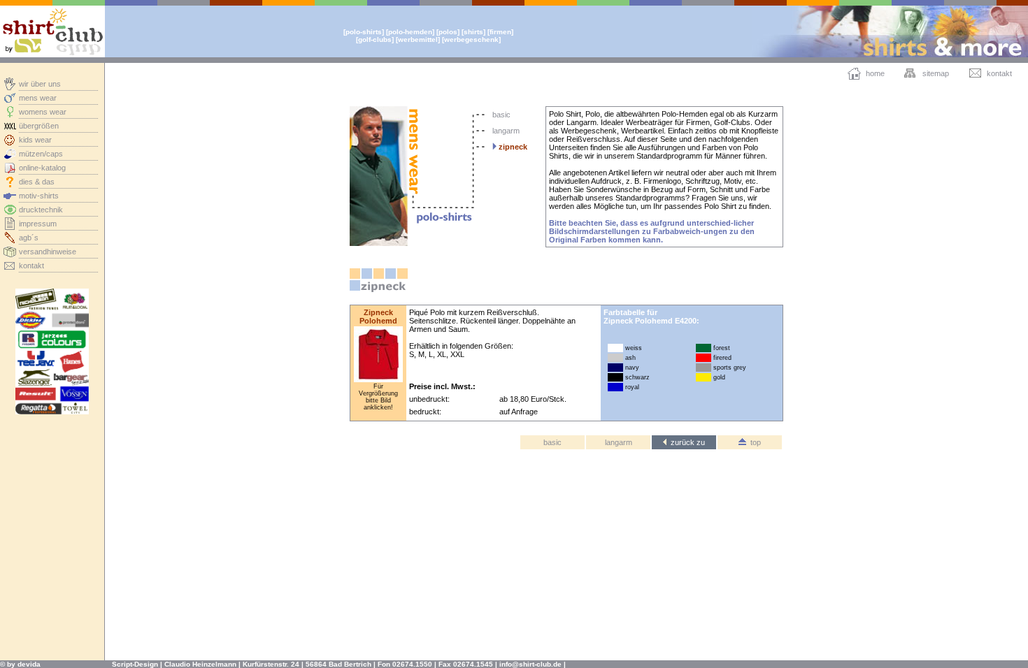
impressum (38, 223)
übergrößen (39, 126)
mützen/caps (41, 154)
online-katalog (42, 168)
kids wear (35, 140)
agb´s (28, 237)
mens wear (38, 98)
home (875, 73)
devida (29, 664)
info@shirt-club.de (530, 664)
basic (501, 114)
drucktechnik (41, 209)
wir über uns (40, 84)
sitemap (935, 73)
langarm (506, 130)
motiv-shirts (39, 195)
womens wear (42, 112)
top (753, 442)
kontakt (31, 265)
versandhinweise (47, 251)
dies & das (37, 181)
